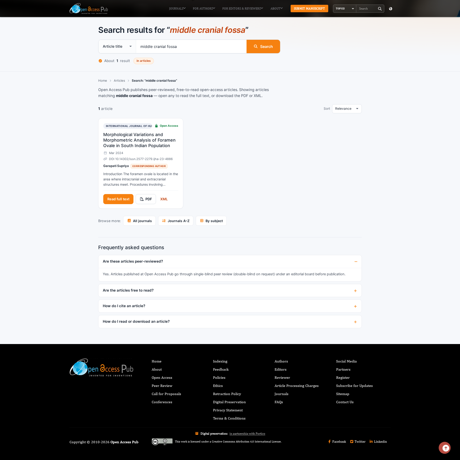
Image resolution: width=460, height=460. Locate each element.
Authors (281, 361)
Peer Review (162, 385)
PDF (148, 199)
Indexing (220, 361)
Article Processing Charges (297, 385)
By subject (214, 221)
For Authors (203, 8)
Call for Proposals (166, 393)
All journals (142, 221)
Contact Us (345, 402)
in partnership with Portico (247, 433)
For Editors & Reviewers (241, 8)
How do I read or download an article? (136, 321)
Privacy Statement (228, 410)
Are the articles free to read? (128, 290)
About (275, 8)
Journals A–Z (179, 221)
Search (266, 46)
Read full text (118, 199)
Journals (176, 8)
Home (102, 80)
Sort (327, 108)
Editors (281, 369)
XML (164, 199)
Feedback (221, 369)
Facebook (339, 441)
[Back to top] (445, 448)
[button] (344, 8)
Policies (219, 377)
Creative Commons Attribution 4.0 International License (246, 441)
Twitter (360, 441)
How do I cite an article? (124, 306)
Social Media (346, 361)
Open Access (162, 377)
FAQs (279, 402)
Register (343, 377)
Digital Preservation (229, 402)
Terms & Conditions (229, 418)
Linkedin (380, 441)
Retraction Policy (227, 393)
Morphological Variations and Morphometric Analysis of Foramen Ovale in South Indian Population (139, 140)
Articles (119, 80)
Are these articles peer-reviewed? (133, 261)
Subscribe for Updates (354, 385)
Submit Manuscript (309, 8)
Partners (343, 369)
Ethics (218, 385)
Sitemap (342, 393)
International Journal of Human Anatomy (140, 126)
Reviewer (282, 377)
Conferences (162, 402)
